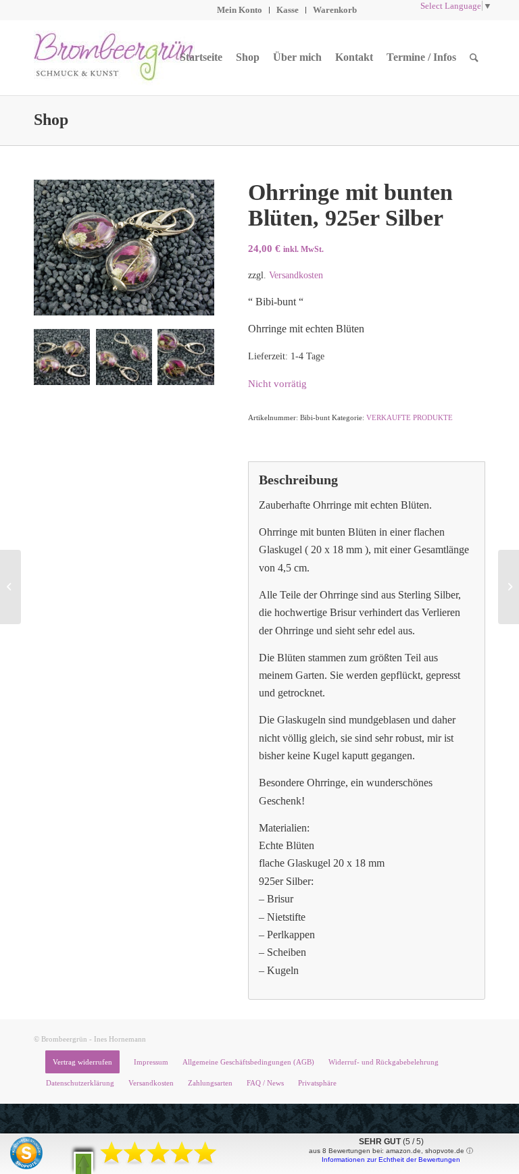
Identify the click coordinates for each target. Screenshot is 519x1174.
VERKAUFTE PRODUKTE (409, 417)
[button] (83, 1163)
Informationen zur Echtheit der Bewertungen (391, 1159)
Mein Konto (239, 10)
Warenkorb (335, 10)
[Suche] (474, 57)
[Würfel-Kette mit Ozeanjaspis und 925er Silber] (508, 587)
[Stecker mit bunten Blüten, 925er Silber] (10, 587)
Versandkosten (296, 275)
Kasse (287, 10)
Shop (51, 119)
